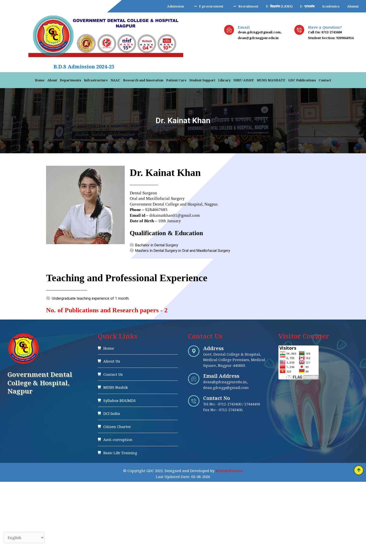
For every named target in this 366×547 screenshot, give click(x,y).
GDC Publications (302, 80)
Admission (175, 6)
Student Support (202, 80)
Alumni (353, 6)
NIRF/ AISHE (243, 80)
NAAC (115, 80)
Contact (325, 80)
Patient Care (176, 80)
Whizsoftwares (229, 470)
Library (224, 80)
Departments (70, 80)
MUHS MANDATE (271, 80)
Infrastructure (96, 80)
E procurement (211, 6)
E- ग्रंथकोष (307, 6)
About (52, 80)
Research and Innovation (143, 80)
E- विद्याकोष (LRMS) (279, 6)
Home (40, 80)
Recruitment (248, 6)
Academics (331, 6)
